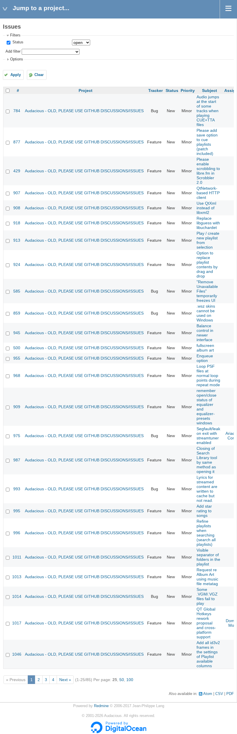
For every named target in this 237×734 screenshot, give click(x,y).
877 (16, 142)
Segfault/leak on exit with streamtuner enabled (208, 435)
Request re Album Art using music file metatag (207, 576)
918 (16, 223)
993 (16, 489)
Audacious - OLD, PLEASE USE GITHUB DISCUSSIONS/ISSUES (84, 110)
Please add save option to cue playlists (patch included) (207, 142)
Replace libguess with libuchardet (208, 223)
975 (16, 435)
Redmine (101, 706)
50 (121, 679)
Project (85, 90)
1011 (16, 557)
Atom (207, 694)
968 (16, 375)
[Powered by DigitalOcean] (118, 732)
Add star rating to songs (204, 511)
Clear (39, 75)
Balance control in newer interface (205, 332)
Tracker (155, 90)
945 (16, 332)
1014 (16, 596)
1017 (16, 623)
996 (16, 532)
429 (16, 171)
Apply (15, 75)
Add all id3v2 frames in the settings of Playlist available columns (208, 654)
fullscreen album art (205, 347)
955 (16, 358)
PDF (230, 694)
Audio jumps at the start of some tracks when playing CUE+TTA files (208, 111)
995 (16, 511)
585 (16, 291)
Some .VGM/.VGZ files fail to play (207, 596)
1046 (16, 654)
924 (16, 264)
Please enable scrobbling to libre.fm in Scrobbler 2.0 (208, 171)
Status (17, 42)
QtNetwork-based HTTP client (208, 193)
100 (129, 679)
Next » (65, 679)
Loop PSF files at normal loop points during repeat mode (208, 375)
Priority (188, 90)
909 (16, 406)
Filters (15, 35)
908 (16, 208)
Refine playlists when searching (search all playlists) (206, 533)
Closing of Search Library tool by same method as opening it (207, 460)
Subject (209, 90)
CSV (219, 694)
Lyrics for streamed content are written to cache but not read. (207, 489)
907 (16, 193)
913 (16, 240)
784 (16, 110)
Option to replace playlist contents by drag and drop (207, 264)
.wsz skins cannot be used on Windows (206, 313)
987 (16, 460)
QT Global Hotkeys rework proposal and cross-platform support (206, 623)
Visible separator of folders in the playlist (208, 557)
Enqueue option (205, 358)
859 (16, 313)
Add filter (13, 51)
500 (16, 347)
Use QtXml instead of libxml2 (206, 208)
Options (16, 59)
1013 (16, 576)
